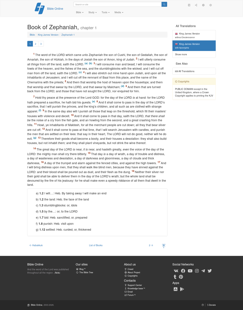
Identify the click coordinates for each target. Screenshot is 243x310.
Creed (130, 269)
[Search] (164, 4)
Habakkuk (37, 245)
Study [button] (91, 12)
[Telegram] (203, 271)
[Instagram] (197, 271)
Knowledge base (136, 288)
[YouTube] (190, 271)
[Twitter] (210, 271)
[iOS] (175, 289)
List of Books (95, 245)
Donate (212, 304)
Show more (181, 54)
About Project (134, 272)
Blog (82, 269)
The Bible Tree (86, 272)
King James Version (48, 34)
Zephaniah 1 (68, 34)
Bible (32, 34)
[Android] (182, 289)
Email (130, 291)
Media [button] (118, 12)
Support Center (135, 285)
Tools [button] (105, 12)
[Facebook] (183, 271)
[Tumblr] (175, 276)
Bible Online (55, 8)
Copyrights (133, 275)
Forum (132, 295)
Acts (57, 272)
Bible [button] (79, 12)
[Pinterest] (181, 276)
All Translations (186, 71)
